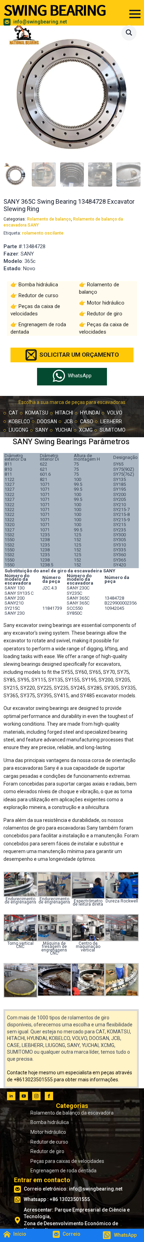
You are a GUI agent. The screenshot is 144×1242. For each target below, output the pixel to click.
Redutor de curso (38, 295)
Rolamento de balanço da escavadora (72, 1113)
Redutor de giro (104, 313)
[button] (129, 32)
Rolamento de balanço (49, 219)
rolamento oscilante (43, 233)
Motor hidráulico (105, 303)
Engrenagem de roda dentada (63, 1170)
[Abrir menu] (135, 14)
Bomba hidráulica (38, 284)
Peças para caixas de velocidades (67, 1161)
